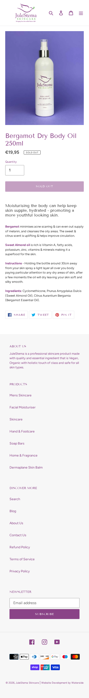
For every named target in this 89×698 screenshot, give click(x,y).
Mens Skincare (20, 395)
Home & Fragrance (23, 455)
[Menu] (81, 13)
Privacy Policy (19, 571)
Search (14, 499)
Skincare (16, 419)
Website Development (54, 682)
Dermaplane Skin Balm (26, 467)
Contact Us (17, 535)
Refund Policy (19, 547)
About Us (16, 523)
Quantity (11, 161)
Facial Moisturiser (22, 407)
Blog (12, 511)
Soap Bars (16, 443)
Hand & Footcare (22, 431)
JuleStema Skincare (27, 682)
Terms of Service (22, 559)
